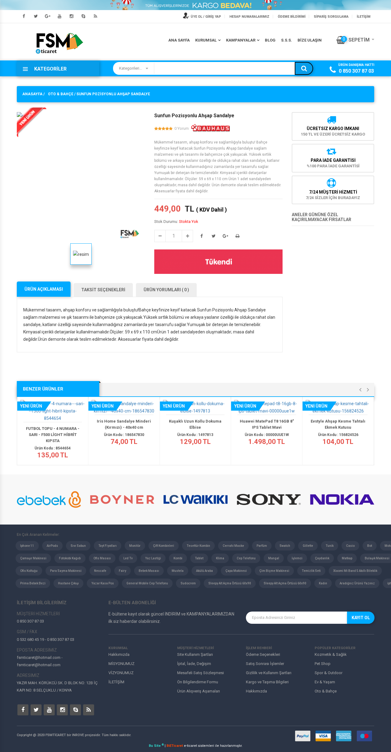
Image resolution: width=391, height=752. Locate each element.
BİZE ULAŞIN (310, 40)
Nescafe (100, 570)
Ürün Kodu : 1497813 (195, 435)
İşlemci (297, 558)
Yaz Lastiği (153, 558)
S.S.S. (286, 40)
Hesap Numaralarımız (249, 17)
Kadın (323, 583)
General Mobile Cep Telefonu (147, 583)
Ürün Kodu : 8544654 (53, 448)
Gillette (308, 545)
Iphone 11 (27, 545)
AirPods (52, 545)
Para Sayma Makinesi (66, 570)
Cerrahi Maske (233, 545)
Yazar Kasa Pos (102, 583)
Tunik (330, 545)
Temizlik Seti (311, 570)
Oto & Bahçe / (61, 94)
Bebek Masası (149, 570)
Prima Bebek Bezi (33, 583)
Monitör (135, 545)
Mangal (273, 558)
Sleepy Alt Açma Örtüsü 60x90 (229, 583)
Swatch (285, 545)
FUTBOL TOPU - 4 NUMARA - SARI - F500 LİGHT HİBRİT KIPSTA (52, 434)
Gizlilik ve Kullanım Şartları (268, 672)
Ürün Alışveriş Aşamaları (198, 691)
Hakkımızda (119, 654)
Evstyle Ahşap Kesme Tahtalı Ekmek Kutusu (338, 424)
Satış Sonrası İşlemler (265, 663)
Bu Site (156, 746)
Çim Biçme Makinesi (274, 570)
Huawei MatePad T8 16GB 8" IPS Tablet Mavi (267, 424)
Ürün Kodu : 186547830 (124, 435)
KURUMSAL (206, 40)
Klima (220, 558)
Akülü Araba (204, 570)
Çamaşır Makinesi (33, 558)
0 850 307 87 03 (356, 71)
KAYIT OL (361, 617)
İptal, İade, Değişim (194, 663)
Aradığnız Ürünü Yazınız (357, 583)
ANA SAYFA (179, 40)
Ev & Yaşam (325, 682)
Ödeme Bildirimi (291, 17)
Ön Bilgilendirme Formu (197, 682)
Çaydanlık (322, 558)
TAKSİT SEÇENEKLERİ (103, 289)
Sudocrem (188, 583)
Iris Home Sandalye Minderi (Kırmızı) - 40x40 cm (124, 424)
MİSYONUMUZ (121, 663)
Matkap (347, 558)
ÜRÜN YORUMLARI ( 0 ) (166, 289)
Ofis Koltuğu (29, 570)
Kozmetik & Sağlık (331, 654)
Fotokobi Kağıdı (70, 558)
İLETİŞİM (364, 17)
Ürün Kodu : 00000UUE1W (267, 435)
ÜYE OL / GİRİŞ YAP (205, 17)
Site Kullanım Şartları (195, 654)
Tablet (199, 558)
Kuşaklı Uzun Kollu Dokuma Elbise (195, 424)
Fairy (122, 570)
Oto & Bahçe (326, 691)
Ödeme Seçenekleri (263, 654)
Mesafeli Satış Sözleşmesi (200, 672)
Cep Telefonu (246, 558)
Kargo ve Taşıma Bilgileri (267, 682)
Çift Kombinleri (163, 545)
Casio (350, 545)
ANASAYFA (32, 94)
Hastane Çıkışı (68, 583)
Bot (369, 545)
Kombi (178, 558)
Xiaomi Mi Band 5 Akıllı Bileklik (355, 570)
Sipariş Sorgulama (331, 17)
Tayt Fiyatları (107, 545)
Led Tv (128, 558)
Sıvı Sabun (78, 545)
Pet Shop (323, 663)
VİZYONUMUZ (120, 672)
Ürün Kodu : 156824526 (338, 435)
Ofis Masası (102, 558)
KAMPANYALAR (240, 40)
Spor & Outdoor (328, 672)
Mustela (178, 570)
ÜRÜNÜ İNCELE (54, 416)
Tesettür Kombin (198, 545)
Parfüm (262, 545)
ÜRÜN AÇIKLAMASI (43, 289)
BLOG (270, 40)
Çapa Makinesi (236, 570)
